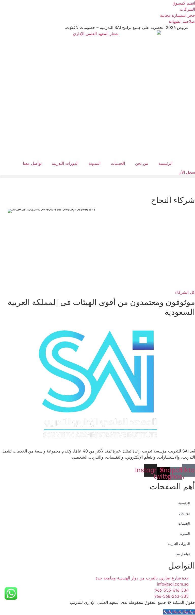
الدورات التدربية (65, 163)
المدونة (95, 163)
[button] (97, 176)
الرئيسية (165, 163)
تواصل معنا (32, 163)
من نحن (141, 163)
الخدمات (118, 163)
